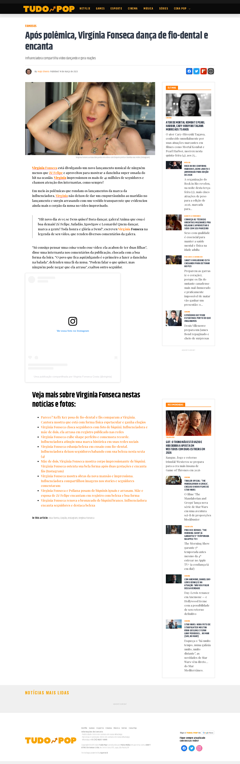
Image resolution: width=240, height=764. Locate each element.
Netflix (85, 8)
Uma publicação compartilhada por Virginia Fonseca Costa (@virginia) (73, 376)
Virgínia (60, 178)
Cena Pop (180, 8)
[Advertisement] (188, 374)
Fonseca (44, 168)
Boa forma (54, 518)
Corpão (63, 518)
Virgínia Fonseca (86, 518)
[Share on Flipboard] (203, 71)
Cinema (133, 8)
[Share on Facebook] (189, 71)
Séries (163, 8)
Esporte (116, 8)
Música (148, 8)
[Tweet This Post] (196, 71)
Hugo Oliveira (43, 71)
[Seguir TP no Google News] (197, 735)
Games (100, 8)
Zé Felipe (56, 173)
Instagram (73, 518)
